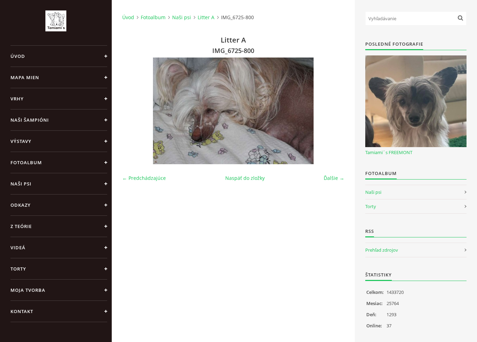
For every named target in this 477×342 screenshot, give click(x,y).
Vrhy (17, 99)
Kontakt (21, 311)
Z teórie (21, 226)
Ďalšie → (334, 178)
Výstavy (20, 141)
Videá (17, 247)
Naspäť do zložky (245, 178)
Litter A (206, 17)
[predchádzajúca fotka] (133, 111)
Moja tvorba (27, 290)
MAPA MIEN (24, 77)
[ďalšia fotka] (333, 111)
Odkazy (20, 205)
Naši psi (20, 184)
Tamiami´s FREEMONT (388, 152)
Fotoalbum (26, 162)
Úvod (17, 56)
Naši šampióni (29, 120)
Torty (18, 269)
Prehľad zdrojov (381, 250)
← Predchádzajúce (144, 178)
